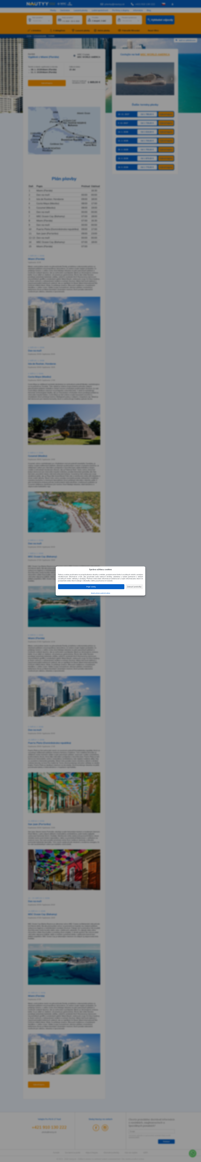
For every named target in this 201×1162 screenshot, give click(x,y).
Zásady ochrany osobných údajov (100, 593)
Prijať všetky (91, 587)
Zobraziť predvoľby (134, 587)
